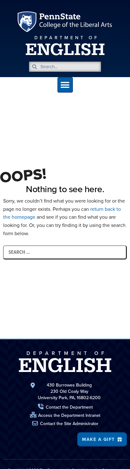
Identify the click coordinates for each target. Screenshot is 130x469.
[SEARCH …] (64, 252)
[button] (65, 85)
